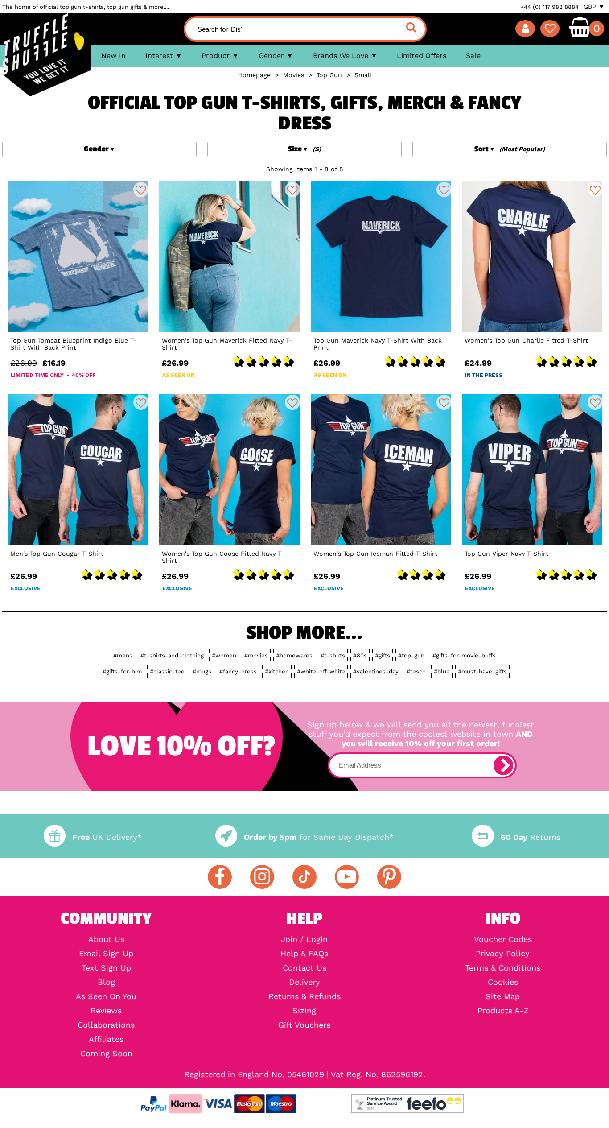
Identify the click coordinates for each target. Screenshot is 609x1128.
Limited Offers (421, 55)
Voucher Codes (503, 939)
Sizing (304, 1011)
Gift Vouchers (304, 1025)
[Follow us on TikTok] (304, 877)
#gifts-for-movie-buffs (464, 655)
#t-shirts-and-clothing (172, 655)
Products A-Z (502, 1011)
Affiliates (106, 1039)
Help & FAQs (304, 954)
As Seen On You (106, 996)
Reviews (106, 1011)
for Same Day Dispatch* (319, 837)
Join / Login (304, 939)
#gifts (382, 655)
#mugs (202, 671)
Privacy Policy (503, 954)
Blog (106, 982)
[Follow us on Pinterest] (389, 877)
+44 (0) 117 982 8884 (549, 7)
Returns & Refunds (304, 996)
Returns (530, 837)
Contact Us (304, 968)
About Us (106, 939)
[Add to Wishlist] (140, 189)
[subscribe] (503, 765)
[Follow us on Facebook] (220, 877)
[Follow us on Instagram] (262, 877)
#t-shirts (333, 655)
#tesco (416, 671)
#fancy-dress (238, 671)
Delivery (304, 982)
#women (224, 655)
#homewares (294, 655)
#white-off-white (321, 671)
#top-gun (411, 655)
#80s (360, 655)
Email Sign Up (106, 954)
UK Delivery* (107, 837)
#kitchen (277, 671)
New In (113, 55)
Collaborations (106, 1025)
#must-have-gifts (482, 671)
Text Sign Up (106, 968)
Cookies (503, 982)
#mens (122, 655)
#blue (442, 671)
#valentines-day (376, 671)
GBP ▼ (594, 7)
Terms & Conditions (502, 968)
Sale (473, 55)
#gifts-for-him (122, 671)
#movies (256, 655)
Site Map (503, 996)
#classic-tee (167, 671)
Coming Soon (106, 1053)
